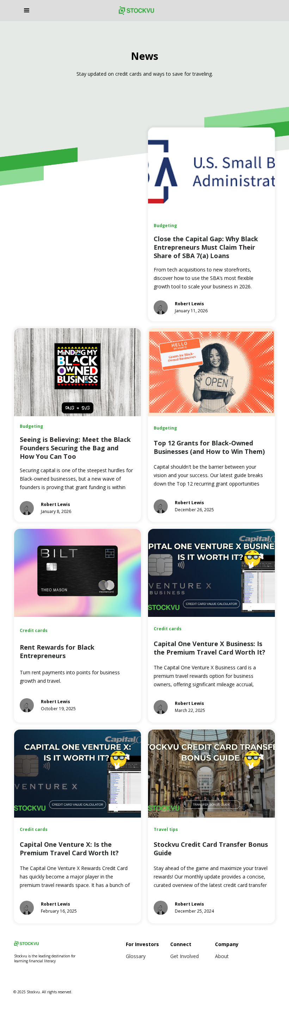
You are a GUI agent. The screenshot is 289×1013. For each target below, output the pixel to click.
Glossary (136, 956)
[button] (67, 10)
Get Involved (184, 956)
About (222, 956)
